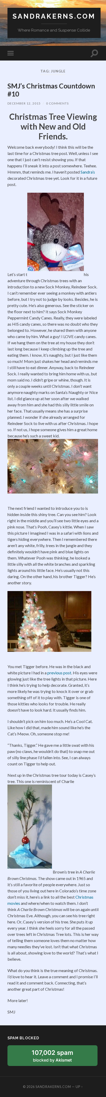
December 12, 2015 (24, 103)
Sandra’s (88, 171)
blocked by (59, 1057)
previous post (59, 672)
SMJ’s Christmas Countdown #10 (51, 90)
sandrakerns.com (54, 16)
